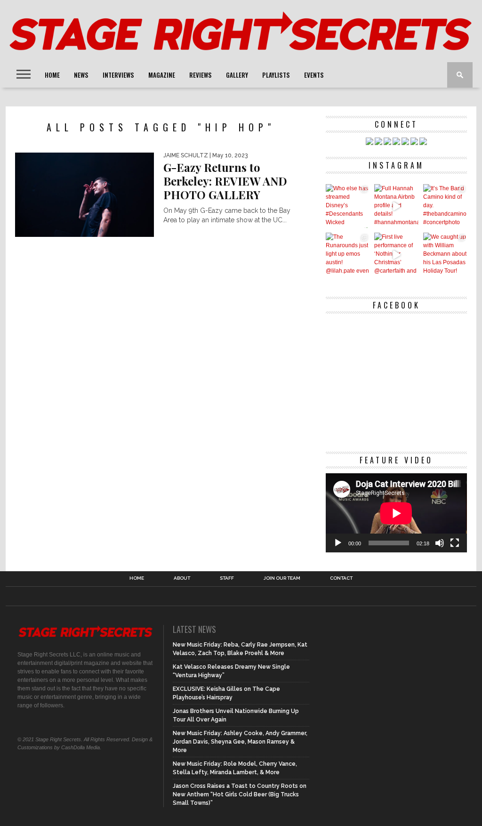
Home (52, 75)
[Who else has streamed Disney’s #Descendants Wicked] (348, 206)
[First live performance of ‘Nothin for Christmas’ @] (396, 254)
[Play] (338, 543)
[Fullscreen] (454, 543)
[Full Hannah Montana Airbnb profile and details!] (396, 206)
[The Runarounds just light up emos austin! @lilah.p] (348, 254)
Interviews (118, 75)
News (81, 75)
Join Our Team (282, 578)
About (182, 578)
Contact (341, 578)
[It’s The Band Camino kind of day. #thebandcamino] (445, 206)
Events (314, 75)
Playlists (276, 75)
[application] (396, 513)
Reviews (200, 75)
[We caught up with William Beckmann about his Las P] (445, 254)
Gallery (237, 75)
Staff (227, 578)
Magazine (161, 75)
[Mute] (439, 543)
